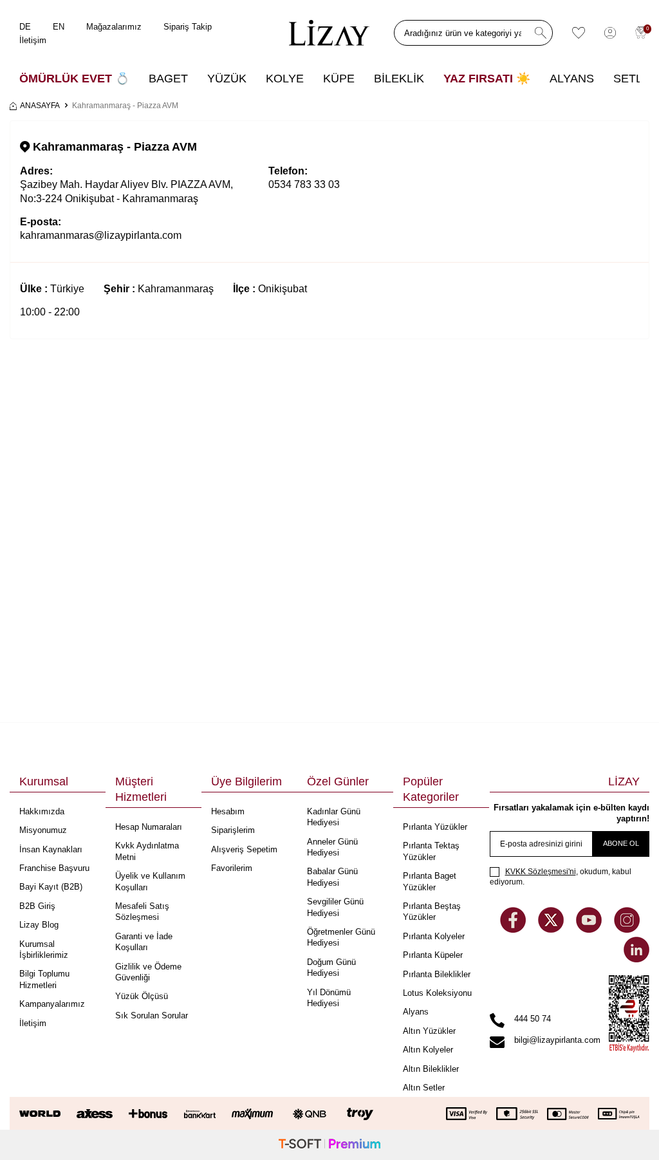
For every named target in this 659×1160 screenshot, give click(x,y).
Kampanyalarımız (52, 1004)
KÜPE (339, 78)
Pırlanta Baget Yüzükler (429, 881)
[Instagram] (627, 929)
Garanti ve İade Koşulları (143, 941)
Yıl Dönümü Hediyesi (329, 997)
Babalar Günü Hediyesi (332, 876)
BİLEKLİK (399, 78)
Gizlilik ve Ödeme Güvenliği (148, 972)
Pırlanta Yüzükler (435, 827)
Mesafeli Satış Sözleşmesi (142, 911)
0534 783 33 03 (304, 184)
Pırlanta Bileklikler (436, 974)
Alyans (416, 1011)
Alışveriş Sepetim (244, 849)
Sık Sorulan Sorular (151, 1015)
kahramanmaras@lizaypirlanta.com (100, 235)
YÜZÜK (226, 78)
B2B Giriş (37, 906)
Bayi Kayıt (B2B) (50, 887)
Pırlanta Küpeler (433, 955)
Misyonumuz (43, 830)
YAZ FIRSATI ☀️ (486, 78)
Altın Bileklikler (431, 1069)
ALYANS (572, 78)
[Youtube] (590, 929)
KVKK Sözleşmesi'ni (540, 871)
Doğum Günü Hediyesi (331, 967)
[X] (552, 929)
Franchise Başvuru (54, 868)
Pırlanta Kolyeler (434, 936)
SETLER (635, 78)
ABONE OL (621, 843)
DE (25, 27)
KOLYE (285, 78)
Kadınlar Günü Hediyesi (333, 817)
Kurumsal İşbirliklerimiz (43, 949)
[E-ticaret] (329, 1144)
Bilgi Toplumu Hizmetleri (44, 979)
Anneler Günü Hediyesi (332, 847)
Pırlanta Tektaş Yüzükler (431, 851)
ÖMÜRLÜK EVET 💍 (74, 78)
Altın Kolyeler (428, 1049)
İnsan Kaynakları (50, 849)
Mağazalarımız (114, 27)
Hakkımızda (41, 811)
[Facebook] (514, 929)
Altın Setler (424, 1087)
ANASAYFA (40, 105)
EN (58, 27)
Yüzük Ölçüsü (141, 996)
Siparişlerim (233, 830)
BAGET (168, 78)
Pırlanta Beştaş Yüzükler (432, 911)
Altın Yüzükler (429, 1031)
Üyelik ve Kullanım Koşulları (150, 881)
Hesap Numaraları (148, 827)
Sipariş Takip (187, 27)
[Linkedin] (636, 958)
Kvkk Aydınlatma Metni (147, 851)
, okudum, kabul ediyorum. (560, 876)
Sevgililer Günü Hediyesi (335, 907)
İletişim (32, 40)
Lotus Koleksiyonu (437, 993)
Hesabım (228, 811)
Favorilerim (231, 868)
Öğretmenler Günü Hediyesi (341, 937)
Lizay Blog (39, 925)
